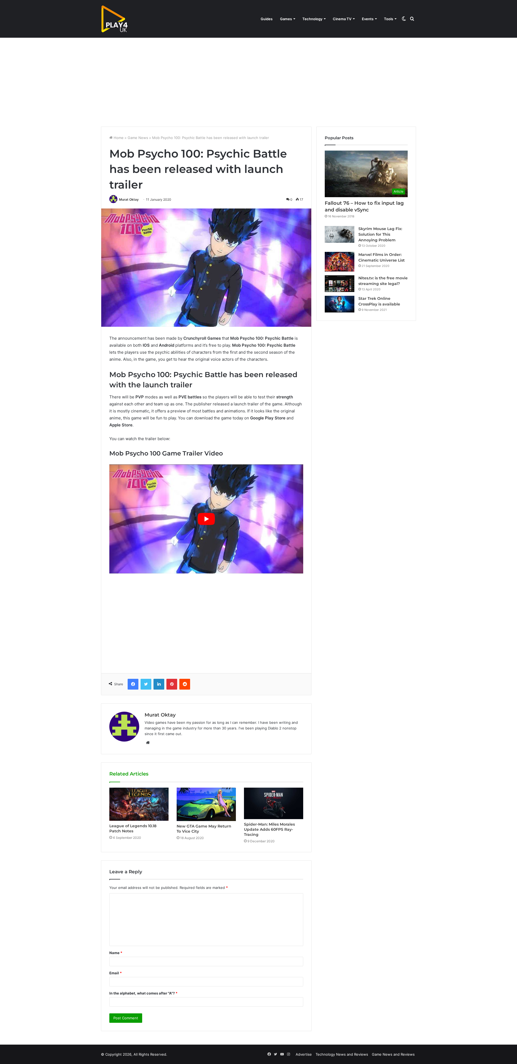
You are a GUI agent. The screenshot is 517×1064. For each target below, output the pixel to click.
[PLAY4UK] (114, 18)
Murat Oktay (129, 199)
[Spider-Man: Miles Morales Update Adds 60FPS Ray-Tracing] (273, 803)
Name (115, 953)
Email (115, 973)
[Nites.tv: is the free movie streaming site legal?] (339, 283)
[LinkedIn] (158, 684)
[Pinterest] (171, 684)
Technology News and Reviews (342, 1054)
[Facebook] (133, 684)
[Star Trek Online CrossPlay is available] (339, 304)
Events (367, 19)
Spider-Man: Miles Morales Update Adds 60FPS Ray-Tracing (269, 829)
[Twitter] (146, 684)
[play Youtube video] (206, 518)
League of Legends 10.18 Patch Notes (132, 828)
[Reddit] (184, 684)
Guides (267, 19)
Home (118, 137)
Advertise (304, 1054)
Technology (312, 19)
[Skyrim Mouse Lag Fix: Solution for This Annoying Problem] (339, 234)
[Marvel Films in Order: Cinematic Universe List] (339, 262)
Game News (138, 137)
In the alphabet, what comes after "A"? (143, 993)
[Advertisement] (258, 81)
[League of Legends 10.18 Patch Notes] (139, 804)
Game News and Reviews (393, 1054)
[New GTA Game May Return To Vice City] (206, 804)
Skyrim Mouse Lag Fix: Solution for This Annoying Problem (380, 234)
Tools (388, 19)
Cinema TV (342, 19)
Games (286, 19)
